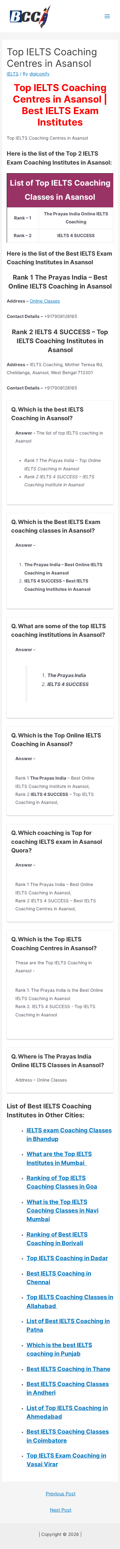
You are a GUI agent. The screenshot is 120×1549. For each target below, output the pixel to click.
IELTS (13, 73)
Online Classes (45, 301)
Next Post (60, 1510)
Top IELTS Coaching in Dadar (67, 1257)
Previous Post (61, 1494)
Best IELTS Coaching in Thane (68, 1368)
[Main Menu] (107, 16)
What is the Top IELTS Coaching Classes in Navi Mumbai (63, 1210)
